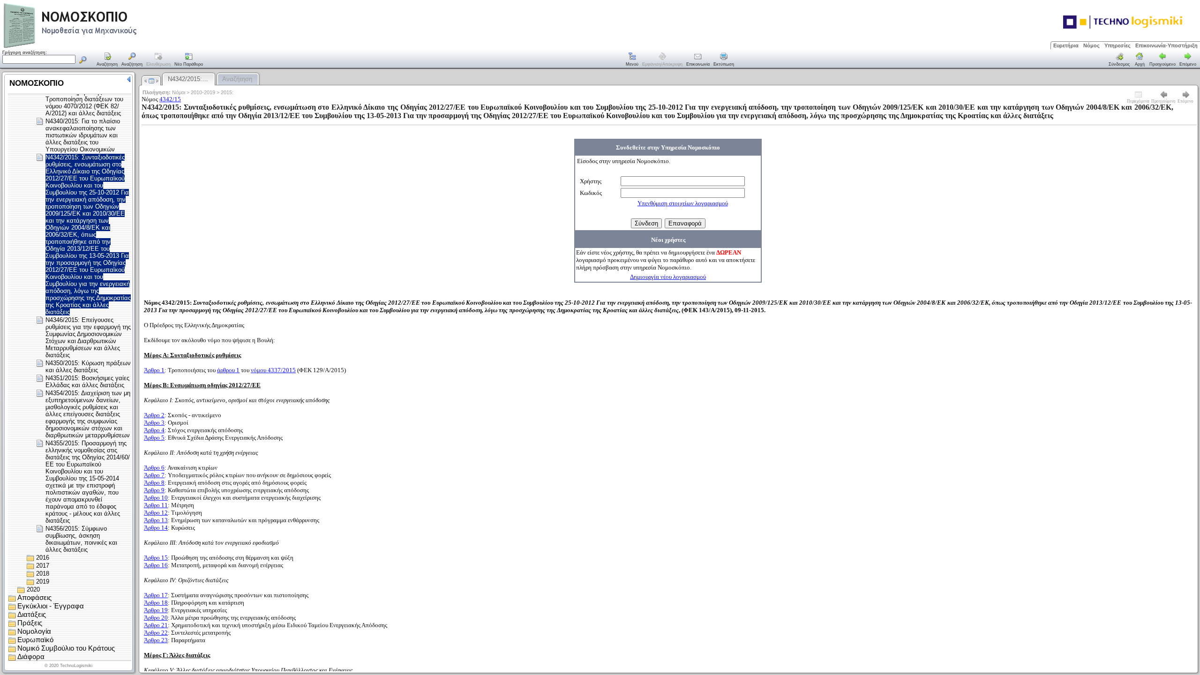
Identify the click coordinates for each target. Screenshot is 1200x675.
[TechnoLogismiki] (107, 47)
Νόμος (1091, 45)
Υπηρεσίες (1117, 45)
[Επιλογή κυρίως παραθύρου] (107, 60)
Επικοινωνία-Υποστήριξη (1166, 45)
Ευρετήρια (1066, 45)
